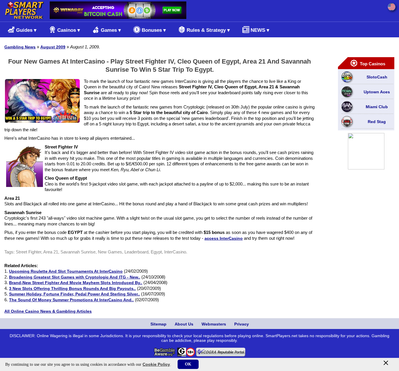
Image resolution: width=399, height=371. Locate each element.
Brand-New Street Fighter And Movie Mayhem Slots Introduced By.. (75, 282)
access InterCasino (223, 238)
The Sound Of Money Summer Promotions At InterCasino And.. (71, 300)
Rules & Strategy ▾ (208, 30)
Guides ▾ (26, 30)
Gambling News (20, 47)
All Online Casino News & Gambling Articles (48, 311)
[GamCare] (181, 355)
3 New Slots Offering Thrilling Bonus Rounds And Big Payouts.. (72, 288)
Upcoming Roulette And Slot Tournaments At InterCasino (66, 271)
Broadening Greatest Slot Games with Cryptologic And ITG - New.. (74, 277)
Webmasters (214, 324)
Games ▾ (111, 30)
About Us (184, 324)
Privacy (241, 324)
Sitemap (158, 324)
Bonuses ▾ (154, 30)
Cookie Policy (156, 364)
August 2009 (52, 47)
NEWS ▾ (260, 30)
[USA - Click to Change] (391, 7)
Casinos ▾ (68, 30)
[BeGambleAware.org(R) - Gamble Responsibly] (165, 355)
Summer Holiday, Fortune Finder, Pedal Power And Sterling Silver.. (74, 294)
